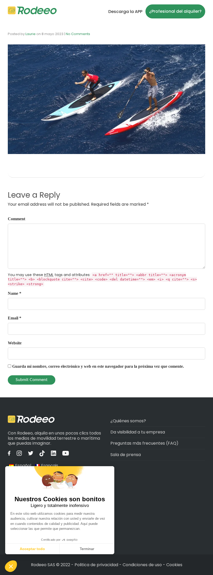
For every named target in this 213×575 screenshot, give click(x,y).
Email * (14, 318)
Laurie (30, 33)
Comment (16, 219)
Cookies (174, 565)
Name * (14, 293)
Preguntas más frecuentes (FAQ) (144, 443)
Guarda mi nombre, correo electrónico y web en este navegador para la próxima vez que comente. (98, 366)
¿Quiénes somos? (128, 421)
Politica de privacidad (97, 565)
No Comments (78, 33)
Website (15, 343)
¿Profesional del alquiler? (175, 11)
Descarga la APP (125, 12)
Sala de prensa (125, 455)
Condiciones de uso (142, 565)
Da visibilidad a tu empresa (137, 432)
